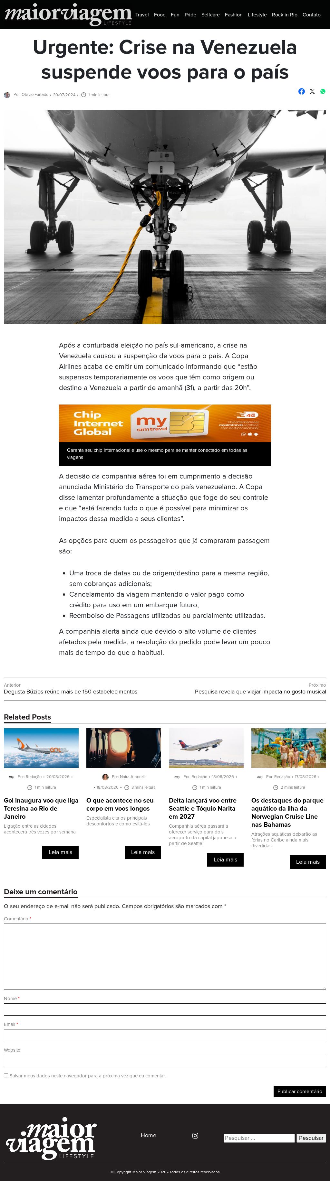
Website (12, 1050)
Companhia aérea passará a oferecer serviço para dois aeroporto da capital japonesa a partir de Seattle (202, 835)
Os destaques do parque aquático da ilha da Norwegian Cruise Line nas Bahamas (287, 813)
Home (148, 1135)
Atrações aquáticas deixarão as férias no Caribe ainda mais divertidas (284, 840)
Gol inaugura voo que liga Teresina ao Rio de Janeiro (41, 809)
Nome (12, 999)
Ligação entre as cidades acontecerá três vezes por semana (40, 829)
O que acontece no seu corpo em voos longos (120, 805)
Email (11, 1024)
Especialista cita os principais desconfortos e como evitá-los (118, 821)
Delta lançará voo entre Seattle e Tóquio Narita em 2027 (203, 809)
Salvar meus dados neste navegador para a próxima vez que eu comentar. (88, 1076)
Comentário (17, 919)
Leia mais (60, 852)
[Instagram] (193, 1135)
